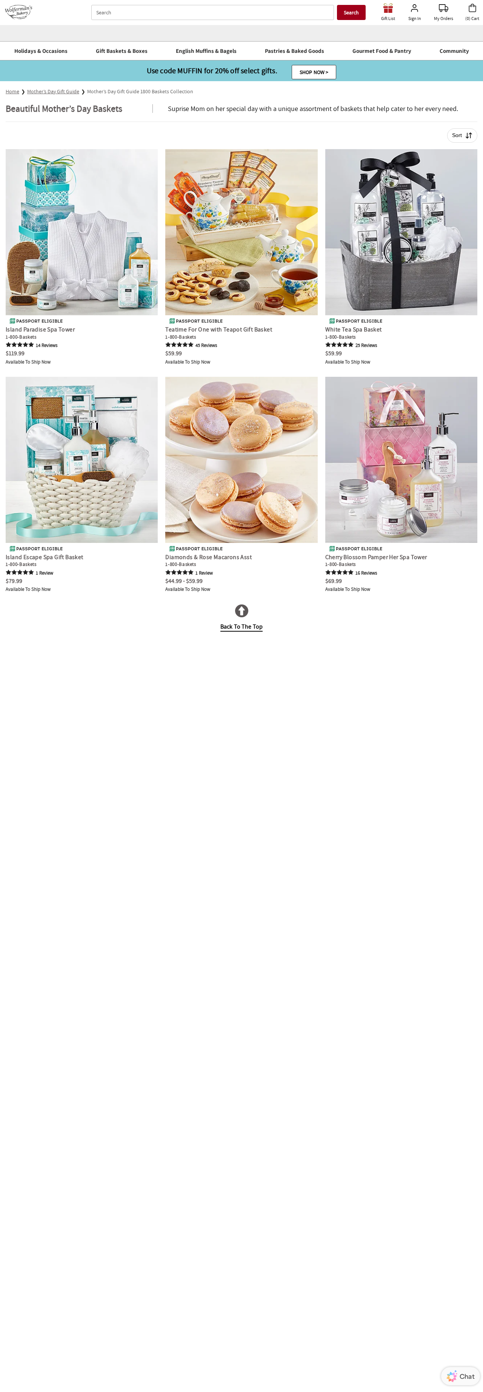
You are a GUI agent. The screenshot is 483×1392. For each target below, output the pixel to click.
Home (12, 91)
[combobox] (213, 12)
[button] (41, 51)
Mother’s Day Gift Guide (53, 91)
